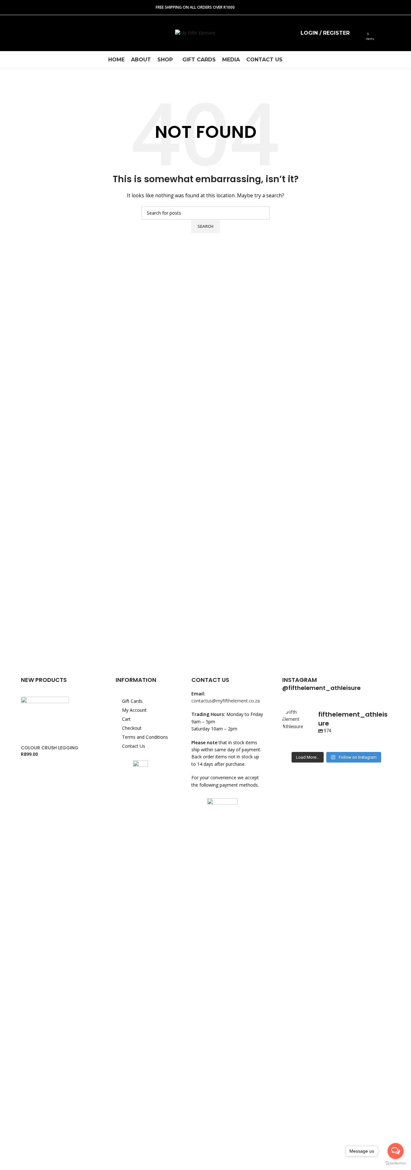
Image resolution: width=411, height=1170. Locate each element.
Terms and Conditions (145, 737)
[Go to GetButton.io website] (395, 1163)
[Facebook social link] (11, 33)
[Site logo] (195, 33)
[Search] (358, 33)
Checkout (132, 728)
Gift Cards (132, 701)
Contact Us (133, 746)
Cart (126, 719)
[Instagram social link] (23, 33)
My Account (134, 710)
